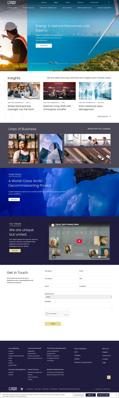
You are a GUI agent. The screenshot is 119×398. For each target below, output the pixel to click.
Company (83, 286)
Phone (47, 286)
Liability (76, 359)
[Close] (116, 395)
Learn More (17, 48)
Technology (50, 360)
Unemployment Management (55, 372)
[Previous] (8, 64)
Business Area (50, 294)
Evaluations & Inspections (35, 372)
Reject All (90, 395)
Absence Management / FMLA (55, 375)
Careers (67, 2)
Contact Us (80, 2)
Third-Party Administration (48, 8)
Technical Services (28, 8)
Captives (11, 372)
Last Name (49, 271)
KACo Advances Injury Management (90, 83)
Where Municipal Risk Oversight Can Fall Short (22, 83)
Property (10, 351)
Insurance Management (104, 8)
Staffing (30, 375)
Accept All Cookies (103, 395)
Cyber (10, 360)
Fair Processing (53, 389)
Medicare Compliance (53, 356)
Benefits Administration (84, 8)
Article (28, 102)
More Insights (104, 116)
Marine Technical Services (35, 358)
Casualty (11, 353)
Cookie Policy (45, 389)
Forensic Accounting (33, 356)
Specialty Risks (12, 365)
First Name (49, 279)
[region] (59, 395)
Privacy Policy (30, 389)
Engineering (31, 351)
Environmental (32, 353)
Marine (10, 358)
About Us (43, 2)
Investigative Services (53, 358)
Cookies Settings (78, 395)
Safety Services (67, 8)
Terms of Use (37, 389)
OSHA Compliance (33, 377)
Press (63, 102)
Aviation (10, 363)
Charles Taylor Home (11, 389)
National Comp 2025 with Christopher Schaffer (58, 83)
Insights (56, 2)
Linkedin (22, 388)
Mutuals (10, 375)
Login (104, 363)
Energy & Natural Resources (16, 356)
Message (48, 301)
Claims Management (53, 351)
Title (81, 279)
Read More (14, 199)
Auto (76, 352)
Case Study (100, 102)
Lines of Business (80, 349)
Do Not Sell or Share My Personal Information (69, 389)
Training (30, 379)
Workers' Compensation (83, 362)
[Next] (111, 64)
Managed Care (51, 353)
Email (81, 271)
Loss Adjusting (12, 8)
